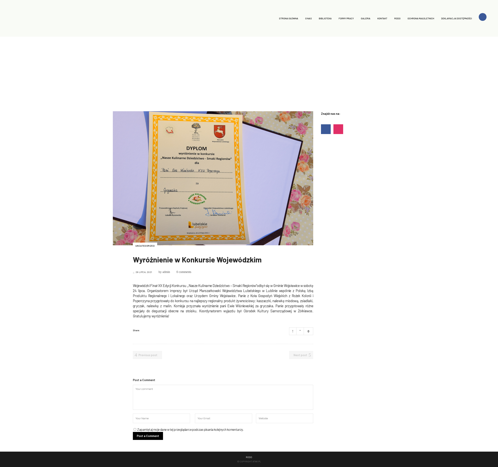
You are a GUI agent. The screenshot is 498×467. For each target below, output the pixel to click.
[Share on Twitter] (148, 330)
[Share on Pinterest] (158, 330)
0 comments (183, 272)
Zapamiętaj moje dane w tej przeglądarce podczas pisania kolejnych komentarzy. (190, 429)
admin (166, 272)
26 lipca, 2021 (143, 272)
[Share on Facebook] (143, 330)
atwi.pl (257, 461)
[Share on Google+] (153, 330)
